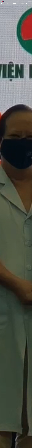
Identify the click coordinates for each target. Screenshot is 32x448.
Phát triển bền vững (15, 3)
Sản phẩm (8, 3)
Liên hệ (30, 3)
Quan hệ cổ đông (22, 3)
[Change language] (30, 1)
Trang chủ (1, 3)
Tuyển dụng (27, 3)
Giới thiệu (4, 3)
